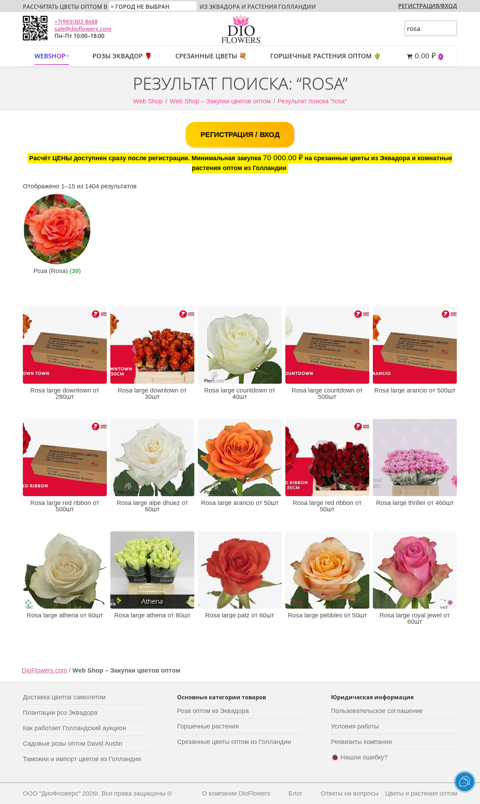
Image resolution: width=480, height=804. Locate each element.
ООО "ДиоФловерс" (51, 793)
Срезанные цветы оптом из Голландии (234, 741)
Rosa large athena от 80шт (152, 615)
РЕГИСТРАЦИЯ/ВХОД (427, 6)
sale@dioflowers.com (82, 29)
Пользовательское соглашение (377, 710)
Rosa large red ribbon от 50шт (327, 506)
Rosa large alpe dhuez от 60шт (152, 506)
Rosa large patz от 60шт (239, 615)
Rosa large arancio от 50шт (240, 503)
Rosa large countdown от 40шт (239, 393)
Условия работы (355, 726)
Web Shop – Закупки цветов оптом (220, 101)
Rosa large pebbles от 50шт (327, 615)
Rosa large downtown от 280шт (64, 393)
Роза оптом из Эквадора (213, 710)
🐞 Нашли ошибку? (359, 757)
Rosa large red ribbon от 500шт (64, 506)
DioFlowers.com (44, 670)
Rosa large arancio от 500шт (414, 390)
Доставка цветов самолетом (64, 697)
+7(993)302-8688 (76, 22)
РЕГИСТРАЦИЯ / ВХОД (240, 135)
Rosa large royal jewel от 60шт (415, 618)
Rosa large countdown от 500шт (327, 393)
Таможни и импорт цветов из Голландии (82, 759)
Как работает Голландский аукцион (74, 728)
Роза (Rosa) (57, 271)
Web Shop (148, 101)
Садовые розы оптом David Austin (72, 743)
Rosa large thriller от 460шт (415, 503)
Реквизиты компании (361, 741)
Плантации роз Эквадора (60, 712)
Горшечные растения (208, 726)
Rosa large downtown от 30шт (152, 393)
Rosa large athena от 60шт (65, 615)
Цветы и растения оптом (421, 793)
